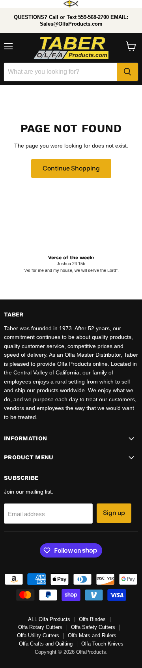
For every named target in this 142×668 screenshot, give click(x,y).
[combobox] (60, 72)
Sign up (114, 512)
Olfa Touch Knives (102, 644)
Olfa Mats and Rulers (92, 635)
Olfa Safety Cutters (93, 627)
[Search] (127, 72)
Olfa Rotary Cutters (40, 627)
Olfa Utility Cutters (38, 635)
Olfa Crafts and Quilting (46, 644)
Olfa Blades (92, 619)
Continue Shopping (71, 168)
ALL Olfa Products (49, 619)
